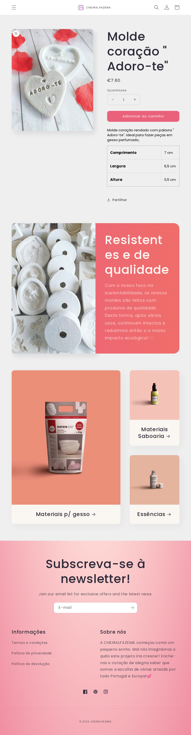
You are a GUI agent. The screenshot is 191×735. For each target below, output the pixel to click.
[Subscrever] (132, 607)
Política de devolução (31, 664)
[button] (14, 7)
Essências (151, 514)
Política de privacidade (32, 653)
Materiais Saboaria (153, 433)
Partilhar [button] (120, 200)
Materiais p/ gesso (63, 514)
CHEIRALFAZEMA (101, 721)
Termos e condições (30, 642)
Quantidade (116, 90)
